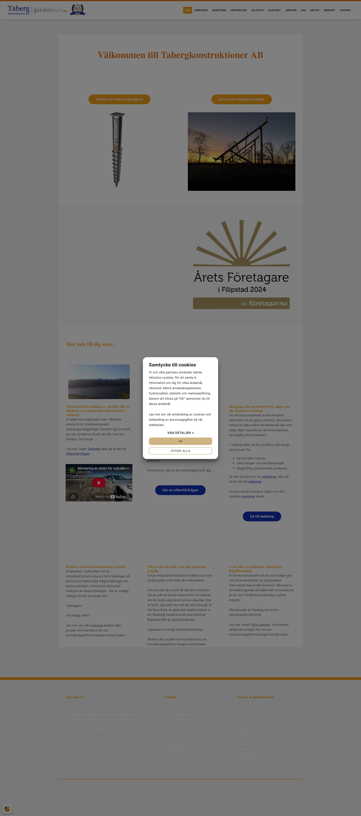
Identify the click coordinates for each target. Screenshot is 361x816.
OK (180, 441)
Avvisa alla (180, 451)
